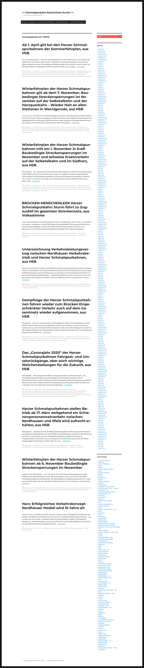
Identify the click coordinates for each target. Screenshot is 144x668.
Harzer (80, 129)
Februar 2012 (101, 303)
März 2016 (101, 217)
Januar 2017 (101, 199)
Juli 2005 (100, 441)
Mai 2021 (100, 108)
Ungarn (100, 632)
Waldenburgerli (102, 637)
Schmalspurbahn (50, 235)
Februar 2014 (101, 261)
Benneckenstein (86, 71)
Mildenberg (101, 544)
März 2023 (101, 70)
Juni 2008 (100, 380)
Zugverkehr (46, 340)
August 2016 (101, 208)
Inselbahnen (101, 513)
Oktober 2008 (102, 373)
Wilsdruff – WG (102, 644)
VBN (73, 76)
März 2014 (101, 259)
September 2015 (102, 228)
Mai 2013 (100, 277)
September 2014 (102, 249)
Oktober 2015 (101, 226)
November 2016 (102, 203)
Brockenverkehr (58, 391)
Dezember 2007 (102, 390)
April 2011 (101, 320)
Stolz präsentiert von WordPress (55, 660)
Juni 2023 (100, 65)
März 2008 (101, 385)
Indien (100, 511)
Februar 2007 (101, 408)
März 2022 (101, 91)
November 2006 (102, 413)
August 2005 (101, 439)
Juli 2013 (100, 273)
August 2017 (101, 187)
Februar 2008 (101, 387)
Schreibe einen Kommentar (39, 190)
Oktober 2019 (101, 142)
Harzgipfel (79, 72)
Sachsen (100, 599)
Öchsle (100, 560)
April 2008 (101, 383)
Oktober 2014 (101, 247)
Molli (99, 546)
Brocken (24, 129)
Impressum (32, 22)
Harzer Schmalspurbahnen (51, 71)
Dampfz (24, 489)
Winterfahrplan (79, 130)
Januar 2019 (101, 157)
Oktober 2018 (101, 163)
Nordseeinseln (102, 558)
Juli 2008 (100, 378)
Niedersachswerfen (27, 189)
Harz (42, 71)
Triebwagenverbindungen (64, 76)
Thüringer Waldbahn (104, 625)
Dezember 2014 (102, 243)
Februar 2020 (101, 135)
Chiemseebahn (102, 485)
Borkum (100, 474)
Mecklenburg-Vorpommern (105, 542)
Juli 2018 (100, 168)
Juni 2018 (100, 170)
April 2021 (101, 110)
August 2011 (101, 313)
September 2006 (102, 417)
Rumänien (101, 595)
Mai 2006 (100, 424)
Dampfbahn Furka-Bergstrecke (106, 486)
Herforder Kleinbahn (103, 506)
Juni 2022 (100, 86)
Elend (57, 72)
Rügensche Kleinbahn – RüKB (106, 593)
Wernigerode (87, 76)
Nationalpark (25, 235)
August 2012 (101, 292)
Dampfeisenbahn (81, 391)
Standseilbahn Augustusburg (106, 620)
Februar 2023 (101, 72)
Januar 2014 (101, 263)
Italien (100, 514)
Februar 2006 (102, 429)
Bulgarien (101, 483)
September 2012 (102, 291)
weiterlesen (81, 67)
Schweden (101, 609)
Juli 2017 (100, 189)
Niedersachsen (102, 555)
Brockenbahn (26, 72)
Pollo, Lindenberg (103, 581)
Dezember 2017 (102, 180)
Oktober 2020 (102, 121)
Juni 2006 (101, 422)
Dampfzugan (30, 129)
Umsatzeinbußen (27, 396)
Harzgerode (72, 72)
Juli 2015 (100, 231)
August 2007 (101, 397)
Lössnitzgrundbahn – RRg (105, 537)
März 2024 (101, 49)
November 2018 (102, 161)
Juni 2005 (100, 443)
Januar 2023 (101, 73)
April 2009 (101, 362)
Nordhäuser (36, 189)
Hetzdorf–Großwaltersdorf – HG (107, 509)
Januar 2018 (101, 178)
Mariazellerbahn (102, 541)
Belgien (100, 467)
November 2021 (102, 98)
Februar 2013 (101, 282)
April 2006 (101, 425)
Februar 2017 (101, 198)
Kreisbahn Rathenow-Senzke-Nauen (108, 532)
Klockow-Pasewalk (103, 530)
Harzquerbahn (51, 187)
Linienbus (37, 130)
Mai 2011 (100, 319)
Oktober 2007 (102, 394)
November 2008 (102, 371)
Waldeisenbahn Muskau (104, 635)
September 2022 (102, 80)
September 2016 (102, 206)
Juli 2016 (100, 210)
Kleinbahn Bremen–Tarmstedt (106, 523)
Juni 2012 (100, 296)
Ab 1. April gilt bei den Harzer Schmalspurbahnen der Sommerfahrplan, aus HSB (55, 49)
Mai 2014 (100, 256)
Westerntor (40, 340)
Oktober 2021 (101, 100)
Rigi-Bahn (101, 588)
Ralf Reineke (27, 71)
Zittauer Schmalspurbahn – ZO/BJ (107, 648)
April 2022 (101, 89)
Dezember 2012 (102, 285)
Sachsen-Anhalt (64, 71)
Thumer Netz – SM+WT (104, 621)
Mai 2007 (100, 403)
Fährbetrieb (79, 445)
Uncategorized (102, 630)
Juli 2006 (100, 420)
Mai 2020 (100, 129)
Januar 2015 (101, 242)
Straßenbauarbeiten (77, 189)
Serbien (100, 614)
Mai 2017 (100, 192)
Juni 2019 (100, 149)
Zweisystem (79, 528)
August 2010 (101, 334)
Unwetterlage (73, 235)
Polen (99, 579)
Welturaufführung (47, 396)
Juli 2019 (100, 147)
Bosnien (100, 476)
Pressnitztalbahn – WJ (104, 583)
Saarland (100, 597)
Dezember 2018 (102, 159)
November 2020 (102, 119)
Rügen (100, 592)
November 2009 (102, 350)
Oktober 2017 (101, 184)
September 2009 (102, 354)
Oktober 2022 (102, 79)
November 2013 (102, 266)
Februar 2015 (101, 240)
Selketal (57, 74)
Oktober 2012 (101, 289)
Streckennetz (25, 76)
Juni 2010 (100, 338)
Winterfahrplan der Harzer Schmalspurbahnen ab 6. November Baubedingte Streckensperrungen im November (56, 463)
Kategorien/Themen (62, 22)
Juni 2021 (100, 107)
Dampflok (33, 72)
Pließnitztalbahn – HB (104, 576)
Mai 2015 (100, 235)
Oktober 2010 (101, 331)
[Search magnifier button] (120, 36)
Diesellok (45, 72)
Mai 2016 (100, 213)
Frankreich (101, 495)
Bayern (100, 465)
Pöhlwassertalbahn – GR (105, 578)
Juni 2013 (100, 275)
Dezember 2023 (102, 54)
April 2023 (101, 68)
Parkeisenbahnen (103, 572)
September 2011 (102, 312)
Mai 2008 (100, 382)
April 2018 (101, 173)
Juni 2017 (100, 191)
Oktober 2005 (102, 436)
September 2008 (102, 375)
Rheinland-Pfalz (102, 586)
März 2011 (101, 322)
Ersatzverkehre (64, 129)
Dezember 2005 (102, 432)
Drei (49, 72)
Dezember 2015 (102, 222)
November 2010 (102, 329)
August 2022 (101, 82)
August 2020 (101, 124)
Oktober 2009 (102, 352)
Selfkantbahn (102, 613)
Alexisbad (79, 71)
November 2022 (102, 77)
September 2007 (102, 396)
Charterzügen (72, 391)
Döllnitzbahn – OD (103, 490)
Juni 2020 (100, 128)
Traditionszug (46, 76)
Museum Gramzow (103, 551)
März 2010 (101, 343)
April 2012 (101, 299)
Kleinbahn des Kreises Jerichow (106, 525)
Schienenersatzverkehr (46, 189)
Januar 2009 (101, 368)
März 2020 (101, 133)
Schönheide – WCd (103, 606)
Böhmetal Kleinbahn (103, 472)
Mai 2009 (100, 361)
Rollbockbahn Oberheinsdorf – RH (107, 590)
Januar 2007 (101, 410)
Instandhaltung (80, 392)
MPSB (100, 548)
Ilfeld (26, 74)
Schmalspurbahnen (48, 74)
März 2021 (101, 112)
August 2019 (101, 145)
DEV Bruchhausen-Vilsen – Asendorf (108, 488)
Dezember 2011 (102, 306)
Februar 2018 (101, 177)
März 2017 (101, 196)
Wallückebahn (102, 639)
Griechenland (102, 497)
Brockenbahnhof (75, 336)
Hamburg (100, 499)
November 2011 (102, 308)
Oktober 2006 (102, 415)
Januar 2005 (101, 448)
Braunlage (41, 391)
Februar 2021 (101, 114)
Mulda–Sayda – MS (103, 549)
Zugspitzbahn (102, 649)
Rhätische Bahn (102, 585)
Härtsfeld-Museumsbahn (105, 500)
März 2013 (101, 280)
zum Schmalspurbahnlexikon (45, 22)
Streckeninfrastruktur (70, 394)
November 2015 (102, 224)
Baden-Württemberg (104, 464)
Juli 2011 (100, 315)
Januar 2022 (101, 94)
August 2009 (101, 355)
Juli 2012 (100, 294)
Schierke (76, 338)
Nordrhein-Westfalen (104, 557)
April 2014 (101, 257)
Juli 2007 (100, 399)
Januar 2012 (101, 305)
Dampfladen (86, 185)
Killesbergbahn (102, 520)
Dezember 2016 (102, 201)
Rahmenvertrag (33, 394)
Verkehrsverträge (36, 396)
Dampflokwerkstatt (38, 392)
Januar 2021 (101, 115)
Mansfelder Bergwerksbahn (105, 539)
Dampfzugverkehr (50, 129)
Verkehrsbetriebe (70, 286)
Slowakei (100, 616)
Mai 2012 (100, 298)
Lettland (100, 534)
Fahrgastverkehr (26, 447)
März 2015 (101, 238)
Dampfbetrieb (85, 336)
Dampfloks (25, 338)
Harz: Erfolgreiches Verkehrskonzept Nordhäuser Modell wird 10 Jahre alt (54, 506)
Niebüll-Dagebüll (102, 553)
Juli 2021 (100, 105)
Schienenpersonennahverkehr (30, 286)
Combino (77, 284)
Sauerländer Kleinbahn (104, 602)
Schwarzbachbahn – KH (104, 607)
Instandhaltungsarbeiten (68, 187)
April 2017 (101, 194)
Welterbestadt (79, 76)
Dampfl (89, 488)
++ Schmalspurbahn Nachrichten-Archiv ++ (48, 12)
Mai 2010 (100, 340)
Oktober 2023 (101, 58)
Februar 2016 (101, 219)
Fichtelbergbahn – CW (104, 493)
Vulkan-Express (102, 634)
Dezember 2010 (102, 327)
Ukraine (100, 628)
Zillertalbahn (101, 646)
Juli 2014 (100, 252)
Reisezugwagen (42, 394)
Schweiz (100, 611)
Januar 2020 (101, 136)
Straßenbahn (54, 286)
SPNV (58, 447)
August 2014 (101, 250)
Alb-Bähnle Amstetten (104, 460)
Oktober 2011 (101, 310)
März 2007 (101, 406)
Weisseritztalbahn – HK (104, 641)
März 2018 (101, 175)
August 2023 (101, 61)
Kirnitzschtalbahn (103, 521)
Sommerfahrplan (72, 74)
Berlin (100, 471)
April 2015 (101, 236)
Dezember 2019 (102, 138)
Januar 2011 (101, 326)
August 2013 (101, 271)
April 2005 (101, 446)
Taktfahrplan (38, 76)
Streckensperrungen (66, 489)
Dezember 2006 (102, 411)
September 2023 (102, 59)
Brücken (65, 391)
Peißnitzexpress (102, 574)
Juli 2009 (100, 357)
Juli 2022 (100, 84)
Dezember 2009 (102, 348)
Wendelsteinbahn (103, 642)
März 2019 (101, 154)
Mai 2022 (100, 87)
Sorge (78, 74)
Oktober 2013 (101, 268)
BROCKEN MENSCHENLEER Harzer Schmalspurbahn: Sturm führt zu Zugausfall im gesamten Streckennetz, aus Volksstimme (55, 209)
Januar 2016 (101, 220)
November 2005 (102, 434)
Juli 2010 (100, 336)
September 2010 (102, 333)
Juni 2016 (100, 212)
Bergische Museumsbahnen (105, 469)
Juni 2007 (100, 401)
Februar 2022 (101, 93)
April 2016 (101, 215)
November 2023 (102, 56)
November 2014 (102, 245)
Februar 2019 (101, 156)
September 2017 (102, 185)
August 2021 (101, 103)
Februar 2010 (101, 345)
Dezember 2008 (102, 369)
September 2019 (102, 143)
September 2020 (102, 122)
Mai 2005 (100, 445)
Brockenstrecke (49, 391)
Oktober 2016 (101, 205)
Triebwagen (53, 76)
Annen (85, 127)
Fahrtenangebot (64, 72)
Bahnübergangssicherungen (30, 391)
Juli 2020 (100, 126)
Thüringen (72, 71)
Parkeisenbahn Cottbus (104, 565)
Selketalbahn (63, 74)
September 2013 (102, 270)
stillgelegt (58, 235)
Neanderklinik (86, 187)
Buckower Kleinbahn (103, 481)
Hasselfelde (86, 72)
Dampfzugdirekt (39, 129)
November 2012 (102, 287)
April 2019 (101, 152)
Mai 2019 (100, 150)
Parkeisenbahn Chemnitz (105, 564)
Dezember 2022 (102, 75)
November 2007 (102, 392)
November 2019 (102, 140)
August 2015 (101, 229)
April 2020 (101, 131)
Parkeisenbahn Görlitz (104, 567)
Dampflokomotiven (27, 392)
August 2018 (101, 166)
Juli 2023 (100, 63)
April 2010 (101, 341)
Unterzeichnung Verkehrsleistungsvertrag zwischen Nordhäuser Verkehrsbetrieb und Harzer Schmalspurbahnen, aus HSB (56, 255)
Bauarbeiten (70, 488)
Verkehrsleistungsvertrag (83, 286)
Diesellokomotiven (49, 392)
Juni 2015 (100, 233)
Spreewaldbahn (102, 618)
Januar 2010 (101, 347)
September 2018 (102, 164)
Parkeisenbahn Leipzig (104, 569)
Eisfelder (53, 72)
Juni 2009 (101, 359)
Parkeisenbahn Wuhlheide (105, 571)
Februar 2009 (102, 366)
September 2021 (102, 101)
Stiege (82, 74)
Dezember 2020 (102, 117)
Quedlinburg (39, 74)
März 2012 (101, 301)
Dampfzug (39, 72)
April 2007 (101, 404)
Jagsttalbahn (101, 516)
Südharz (32, 76)
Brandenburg (101, 478)
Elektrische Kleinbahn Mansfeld (106, 492)
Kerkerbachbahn (102, 518)
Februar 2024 (101, 51)
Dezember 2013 (102, 264)
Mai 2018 (100, 171)
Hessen (100, 507)
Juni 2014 (100, 254)
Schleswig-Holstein (103, 604)
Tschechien (101, 627)
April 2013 (101, 278)
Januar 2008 (101, 389)
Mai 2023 (100, 66)
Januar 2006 (101, 431)
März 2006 (101, 427)
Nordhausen (31, 74)
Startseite (24, 22)
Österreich (101, 562)
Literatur (100, 535)
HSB (23, 74)
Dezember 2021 (102, 96)
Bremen (100, 479)
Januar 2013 (101, 284)
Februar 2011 (101, 324)
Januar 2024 (101, 52)
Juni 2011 (100, 317)
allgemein (101, 462)
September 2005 (102, 438)
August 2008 (101, 376)
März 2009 (101, 364)
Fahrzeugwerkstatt (60, 392)
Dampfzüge (31, 338)
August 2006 (101, 418)
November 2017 (102, 182)
